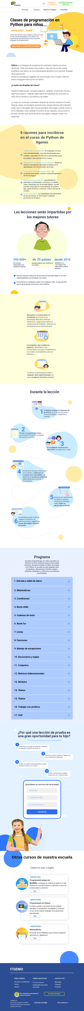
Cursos (16, 984)
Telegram (58, 984)
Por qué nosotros (38, 982)
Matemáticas (35, 930)
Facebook (58, 987)
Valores (16, 987)
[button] (65, 4)
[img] (22, 884)
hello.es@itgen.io (62, 1002)
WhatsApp (58, 982)
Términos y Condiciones (22, 982)
